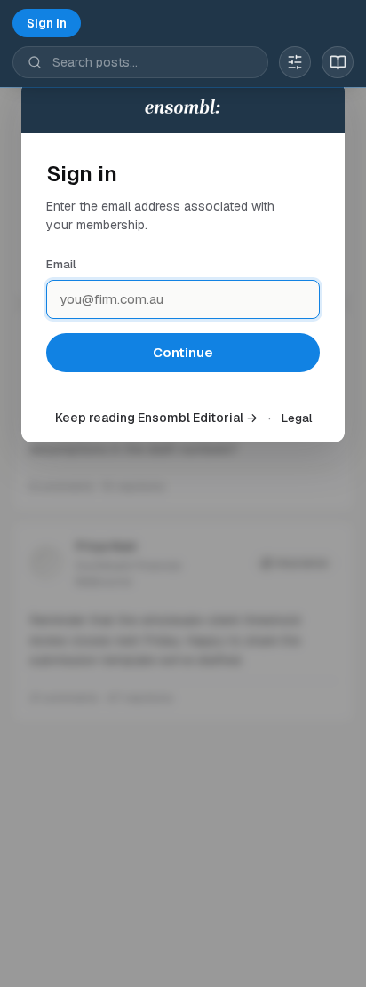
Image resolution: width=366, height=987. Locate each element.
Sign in (47, 23)
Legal (297, 418)
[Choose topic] (295, 62)
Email (61, 264)
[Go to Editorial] (338, 62)
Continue (183, 352)
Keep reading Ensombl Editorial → (156, 418)
